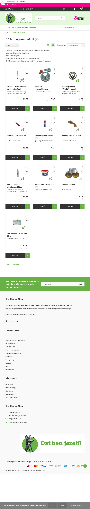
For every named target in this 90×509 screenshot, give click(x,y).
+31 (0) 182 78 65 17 (26, 9)
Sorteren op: (61, 45)
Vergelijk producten (11, 397)
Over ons (8, 337)
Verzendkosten (10, 347)
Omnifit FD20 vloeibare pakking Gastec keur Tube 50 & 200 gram (16, 88)
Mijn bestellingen (10, 388)
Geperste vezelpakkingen (41, 88)
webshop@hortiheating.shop (18, 422)
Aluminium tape (68, 184)
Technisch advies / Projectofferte (15, 340)
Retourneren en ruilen (12, 350)
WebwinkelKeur (40, 470)
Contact (7, 366)
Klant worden (9, 369)
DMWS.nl (42, 462)
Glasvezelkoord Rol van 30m (17, 234)
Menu (10, 9)
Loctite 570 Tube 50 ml (16, 136)
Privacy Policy (9, 360)
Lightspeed (29, 462)
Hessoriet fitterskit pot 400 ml (44, 185)
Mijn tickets (9, 391)
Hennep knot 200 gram (71, 136)
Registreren (9, 384)
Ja (52, 505)
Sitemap (8, 363)
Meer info (15, 108)
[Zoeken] (61, 18)
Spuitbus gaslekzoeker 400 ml (44, 137)
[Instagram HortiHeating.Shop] (11, 321)
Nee (62, 505)
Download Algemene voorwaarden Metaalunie (20, 314)
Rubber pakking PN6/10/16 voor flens (70, 88)
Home (7, 32)
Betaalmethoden (10, 343)
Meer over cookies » (77, 505)
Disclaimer (8, 356)
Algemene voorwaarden (13, 353)
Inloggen (66, 9)
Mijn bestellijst (10, 394)
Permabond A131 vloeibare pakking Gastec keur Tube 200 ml (17, 185)
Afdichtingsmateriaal (20, 32)
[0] (81, 9)
